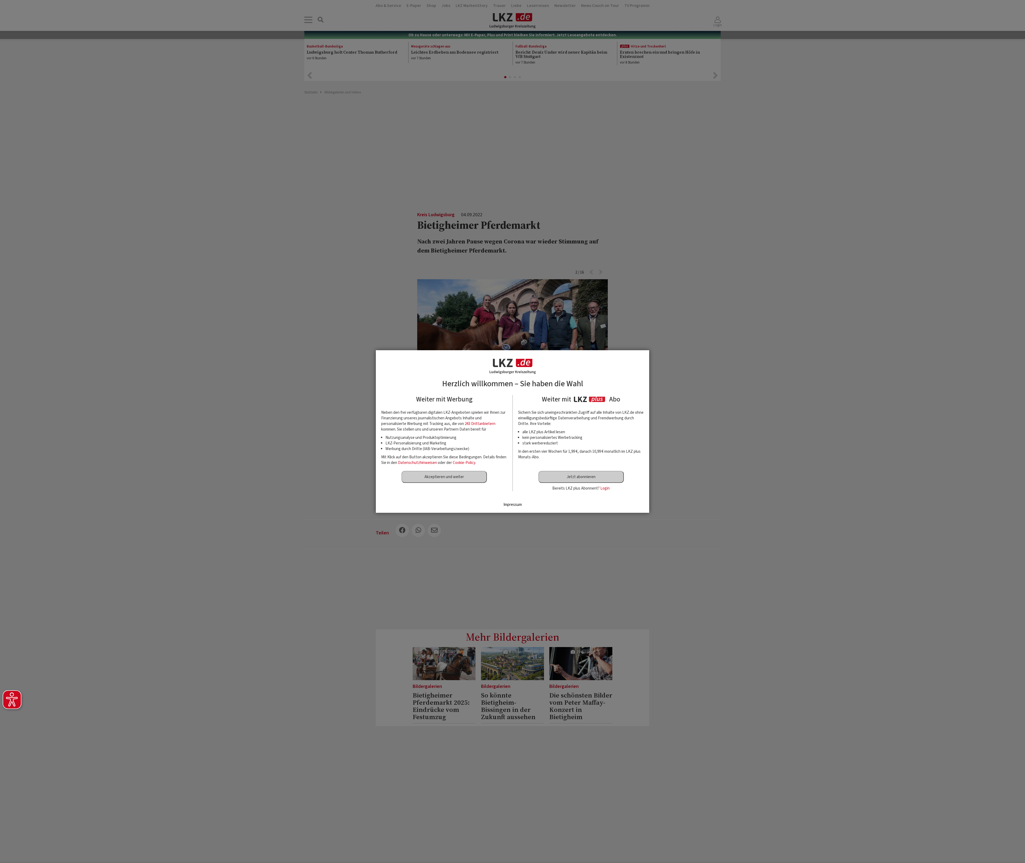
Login (605, 488)
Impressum (512, 504)
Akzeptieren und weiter (444, 477)
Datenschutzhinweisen (417, 463)
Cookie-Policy (464, 463)
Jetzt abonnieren (581, 477)
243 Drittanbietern (480, 424)
